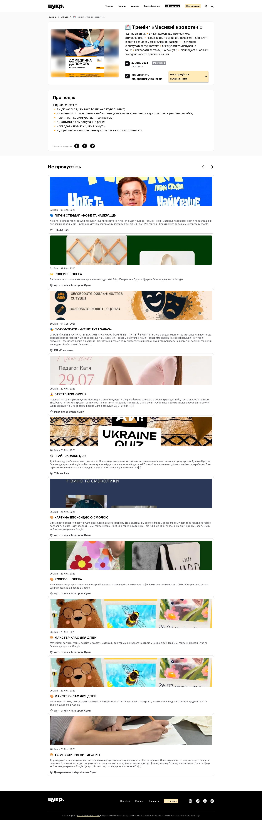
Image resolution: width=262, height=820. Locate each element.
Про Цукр (125, 801)
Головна (52, 17)
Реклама (139, 801)
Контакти (154, 801)
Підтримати (193, 6)
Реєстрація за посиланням (179, 76)
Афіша (135, 6)
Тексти (109, 6)
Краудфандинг (152, 6)
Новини (122, 6)
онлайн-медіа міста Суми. (88, 816)
